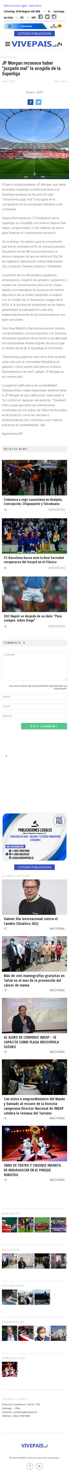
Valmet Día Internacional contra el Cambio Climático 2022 (31, 921)
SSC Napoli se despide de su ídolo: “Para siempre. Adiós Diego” (33, 618)
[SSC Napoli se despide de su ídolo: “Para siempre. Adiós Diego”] (34, 594)
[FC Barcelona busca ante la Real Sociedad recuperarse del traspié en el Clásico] (34, 536)
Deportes (9, 57)
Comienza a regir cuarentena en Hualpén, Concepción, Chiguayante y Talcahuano (33, 502)
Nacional (57, 928)
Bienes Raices (36, 5)
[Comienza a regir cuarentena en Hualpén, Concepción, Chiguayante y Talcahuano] (34, 477)
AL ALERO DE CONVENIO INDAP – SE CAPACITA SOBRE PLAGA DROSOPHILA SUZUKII (31, 1042)
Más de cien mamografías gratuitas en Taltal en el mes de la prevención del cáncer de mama (34, 980)
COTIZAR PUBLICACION (34, 33)
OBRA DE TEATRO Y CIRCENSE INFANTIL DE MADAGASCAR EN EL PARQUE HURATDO (32, 1170)
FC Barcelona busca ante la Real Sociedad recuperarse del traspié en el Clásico (34, 560)
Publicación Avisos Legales (15, 5)
